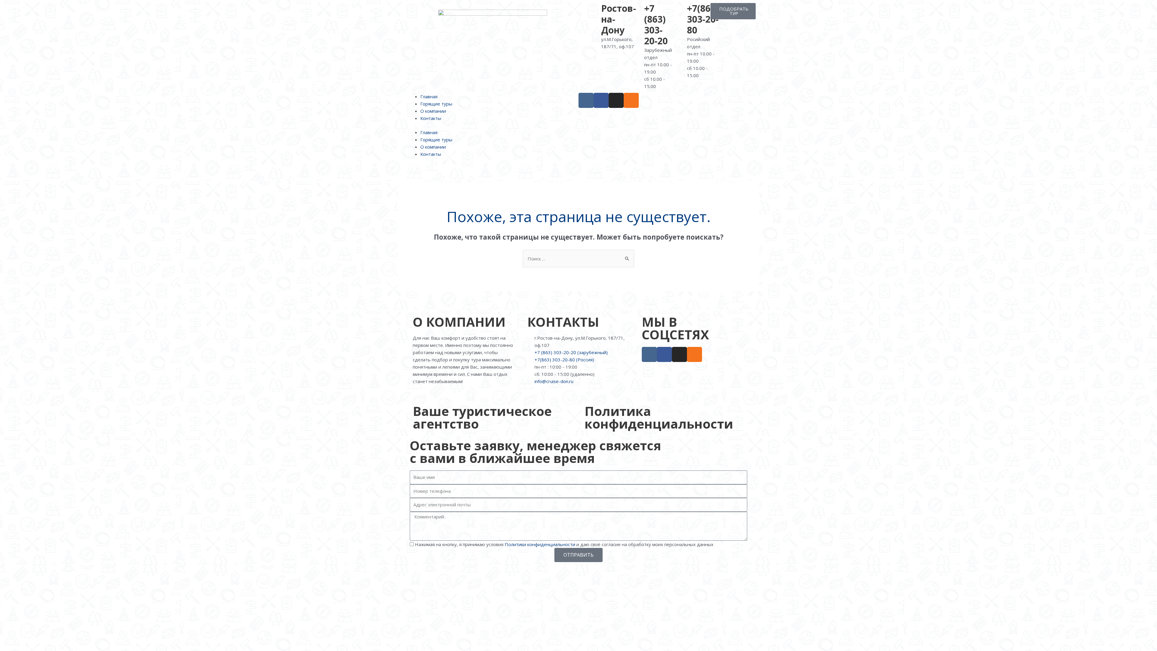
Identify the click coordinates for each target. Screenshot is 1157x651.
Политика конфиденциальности (659, 417)
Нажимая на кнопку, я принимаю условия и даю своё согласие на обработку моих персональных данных (564, 544)
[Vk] (586, 100)
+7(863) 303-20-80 (703, 19)
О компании (433, 111)
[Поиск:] (578, 259)
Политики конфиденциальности (540, 544)
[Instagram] (616, 100)
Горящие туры (436, 104)
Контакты (430, 118)
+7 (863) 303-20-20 (656, 24)
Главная (428, 96)
